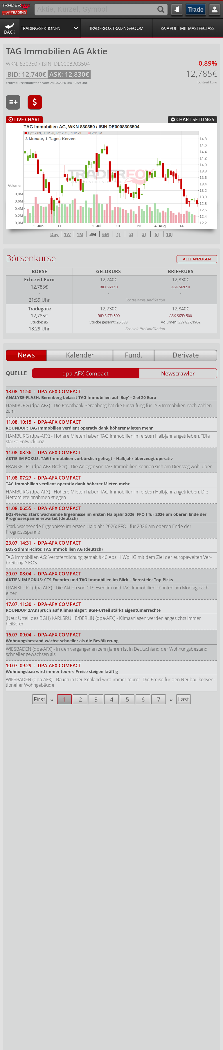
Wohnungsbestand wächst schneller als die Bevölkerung (62, 640)
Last (183, 699)
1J (118, 234)
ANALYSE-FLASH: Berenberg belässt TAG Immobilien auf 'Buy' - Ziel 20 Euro (81, 397)
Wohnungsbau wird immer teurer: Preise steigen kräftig (62, 671)
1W (67, 234)
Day (54, 234)
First (39, 699)
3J (144, 234)
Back (9, 32)
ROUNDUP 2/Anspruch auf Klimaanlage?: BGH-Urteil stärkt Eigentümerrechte (83, 610)
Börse (39, 271)
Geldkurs (108, 271)
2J (131, 234)
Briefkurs (180, 271)
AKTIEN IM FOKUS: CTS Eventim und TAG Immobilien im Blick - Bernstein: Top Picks (89, 579)
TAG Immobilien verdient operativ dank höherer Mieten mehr (68, 483)
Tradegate (39, 308)
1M (80, 234)
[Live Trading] (16, 8)
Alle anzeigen (197, 259)
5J (157, 234)
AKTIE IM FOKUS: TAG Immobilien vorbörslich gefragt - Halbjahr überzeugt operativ (89, 458)
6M (105, 234)
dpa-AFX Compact (85, 373)
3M (92, 234)
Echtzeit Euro (39, 279)
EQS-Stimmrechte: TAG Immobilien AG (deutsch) (54, 549)
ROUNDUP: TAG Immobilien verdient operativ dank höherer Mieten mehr (79, 428)
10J (169, 234)
